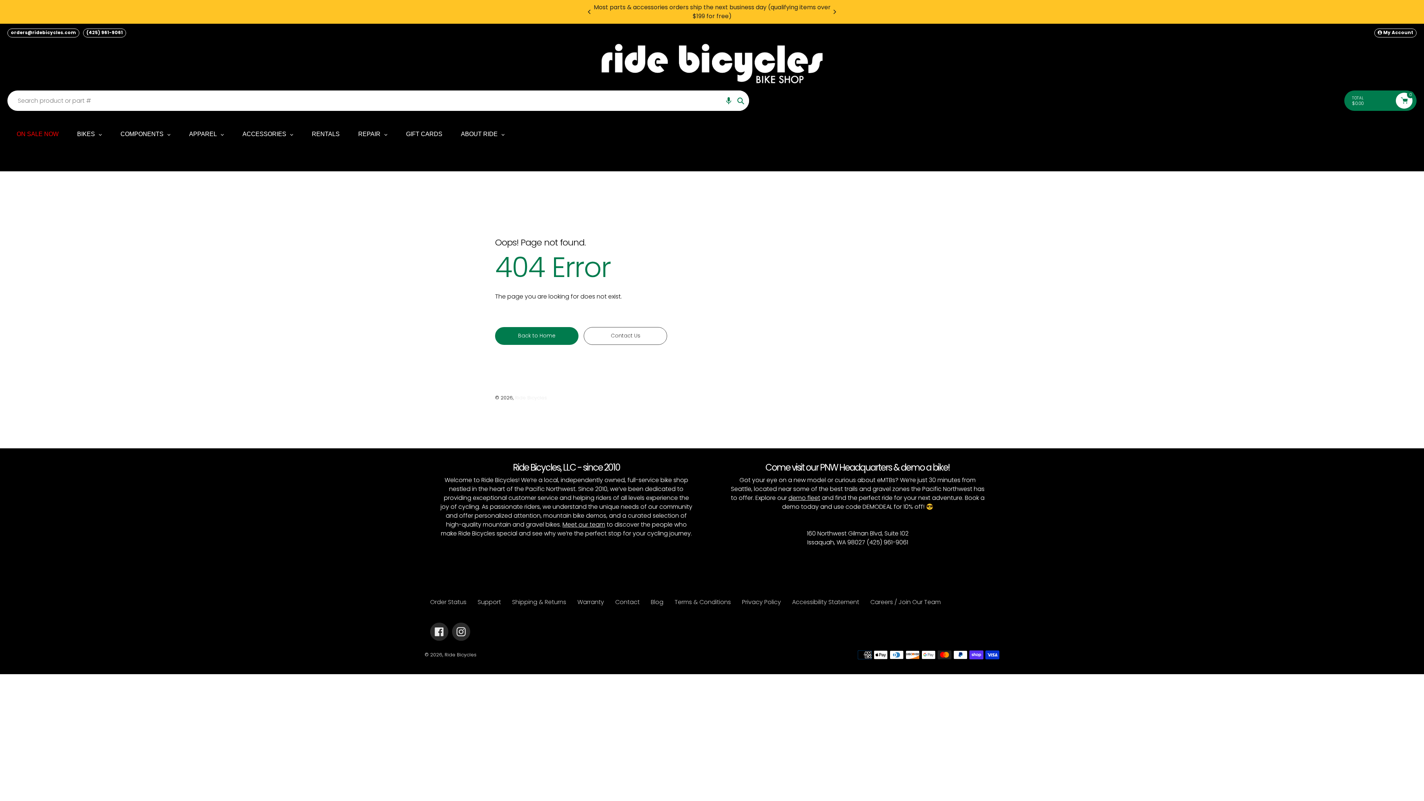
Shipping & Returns (539, 602)
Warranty (590, 602)
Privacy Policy (761, 602)
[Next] (834, 12)
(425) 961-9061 (104, 32)
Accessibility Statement (825, 602)
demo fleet (804, 498)
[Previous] (589, 12)
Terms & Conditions (703, 602)
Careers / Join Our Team (905, 602)
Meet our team (584, 524)
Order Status (448, 602)
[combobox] (380, 100)
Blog (657, 602)
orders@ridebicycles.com (43, 32)
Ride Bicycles (531, 397)
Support (489, 602)
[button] (728, 100)
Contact (627, 602)
